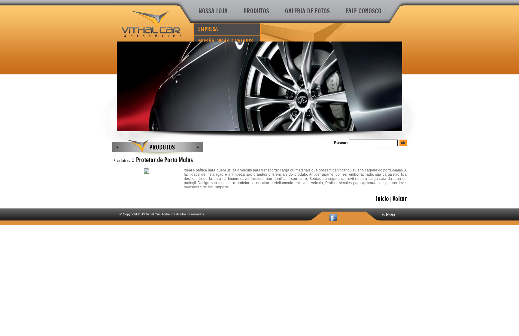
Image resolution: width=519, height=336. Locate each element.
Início (382, 198)
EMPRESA (208, 29)
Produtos (256, 11)
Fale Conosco (362, 11)
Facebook (333, 217)
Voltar (400, 198)
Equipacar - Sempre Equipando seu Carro (151, 24)
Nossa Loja (214, 11)
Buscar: (341, 143)
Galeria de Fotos (307, 11)
